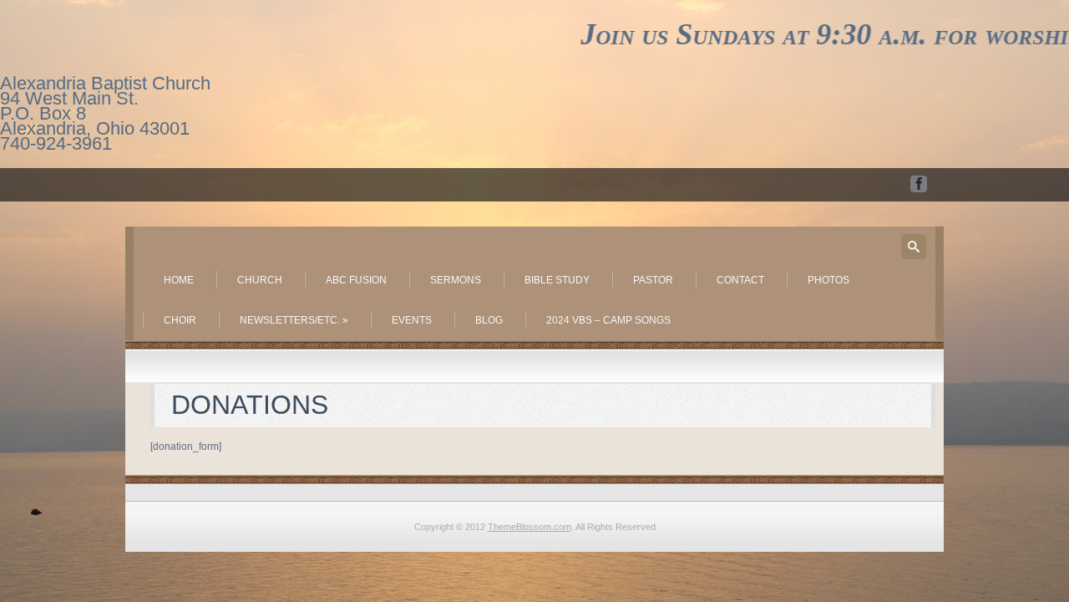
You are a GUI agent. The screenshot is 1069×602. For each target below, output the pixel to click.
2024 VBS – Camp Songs (608, 320)
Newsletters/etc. (294, 320)
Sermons (455, 280)
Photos (828, 280)
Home (179, 280)
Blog (489, 320)
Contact (740, 280)
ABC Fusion (356, 280)
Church (259, 280)
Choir (180, 320)
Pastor (653, 280)
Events (412, 320)
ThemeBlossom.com (529, 527)
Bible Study (557, 280)
